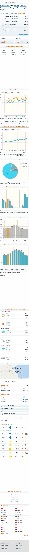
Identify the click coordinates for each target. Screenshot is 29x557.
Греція (4, 510)
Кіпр (18, 518)
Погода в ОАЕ (18, 543)
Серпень (13, 54)
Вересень (23, 49)
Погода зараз (4, 385)
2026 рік (7, 92)
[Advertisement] (14, 71)
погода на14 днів (4, 42)
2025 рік (12, 92)
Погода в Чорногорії (5, 548)
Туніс (4, 527)
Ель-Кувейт (3, 401)
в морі (20, 42)
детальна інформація (23, 34)
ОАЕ (4, 524)
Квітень (4, 54)
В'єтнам (19, 508)
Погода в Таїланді (19, 542)
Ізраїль (19, 512)
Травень (13, 49)
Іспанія (5, 516)
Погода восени (14, 501)
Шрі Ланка (5, 533)
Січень (3, 49)
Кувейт (16, 6)
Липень (13, 52)
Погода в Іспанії (4, 546)
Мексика (20, 522)
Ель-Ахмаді (3, 399)
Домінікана (20, 510)
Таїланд (19, 524)
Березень (4, 52)
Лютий (3, 50)
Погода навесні (14, 497)
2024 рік (18, 92)
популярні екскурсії (9, 405)
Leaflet (23, 378)
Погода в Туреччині (5, 543)
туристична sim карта (10, 413)
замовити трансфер (9, 408)
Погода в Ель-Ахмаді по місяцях (14, 46)
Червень (13, 50)
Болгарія (5, 508)
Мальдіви (19, 520)
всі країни (26, 535)
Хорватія (20, 529)
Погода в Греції (19, 545)
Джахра (3, 397)
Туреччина (20, 527)
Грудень (23, 54)
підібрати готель (8, 411)
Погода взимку (14, 494)
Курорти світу (5, 6)
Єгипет (5, 512)
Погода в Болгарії (4, 545)
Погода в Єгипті (4, 542)
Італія (18, 516)
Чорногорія (20, 531)
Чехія (4, 531)
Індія (4, 514)
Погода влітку (14, 499)
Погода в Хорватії (19, 546)
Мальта (5, 522)
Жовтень (23, 50)
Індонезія (19, 514)
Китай (4, 518)
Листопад (23, 52)
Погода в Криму (19, 548)
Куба (4, 520)
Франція (5, 529)
